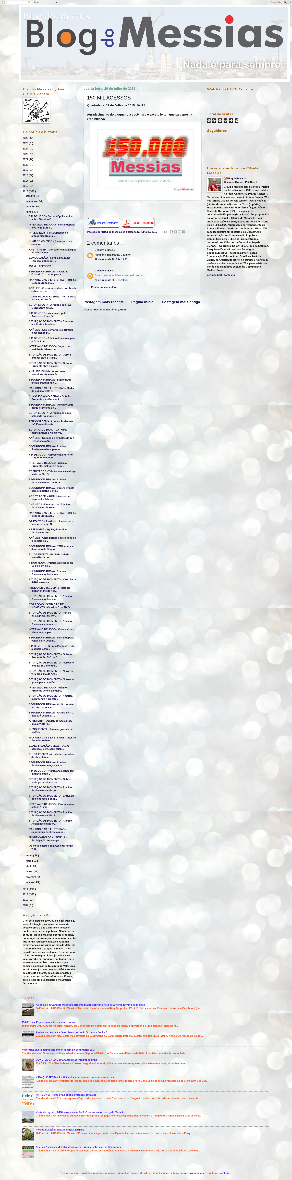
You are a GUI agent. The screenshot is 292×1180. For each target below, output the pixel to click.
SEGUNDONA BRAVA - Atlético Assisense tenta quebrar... (47, 481)
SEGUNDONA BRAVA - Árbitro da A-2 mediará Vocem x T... (51, 714)
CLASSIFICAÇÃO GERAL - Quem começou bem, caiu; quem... (49, 747)
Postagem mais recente (103, 302)
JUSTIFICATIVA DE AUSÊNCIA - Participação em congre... (48, 839)
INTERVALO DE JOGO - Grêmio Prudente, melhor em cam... (48, 464)
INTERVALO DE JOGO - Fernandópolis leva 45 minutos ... (52, 226)
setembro (32, 201)
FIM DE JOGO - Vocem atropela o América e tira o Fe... (48, 315)
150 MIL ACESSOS (40, 266)
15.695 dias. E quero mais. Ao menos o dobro (48, 1022)
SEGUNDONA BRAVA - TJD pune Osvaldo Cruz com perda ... (48, 273)
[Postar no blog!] (175, 232)
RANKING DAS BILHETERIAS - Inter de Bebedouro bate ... (52, 739)
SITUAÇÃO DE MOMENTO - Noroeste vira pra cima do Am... (51, 672)
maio (29, 861)
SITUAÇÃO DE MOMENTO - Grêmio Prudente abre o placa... (50, 365)
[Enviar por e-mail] (171, 232)
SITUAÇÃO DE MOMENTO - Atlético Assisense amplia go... (50, 789)
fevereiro (31, 877)
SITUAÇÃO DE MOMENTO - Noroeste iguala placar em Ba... (51, 681)
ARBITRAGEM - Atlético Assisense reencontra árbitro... (49, 498)
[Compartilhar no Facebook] (183, 232)
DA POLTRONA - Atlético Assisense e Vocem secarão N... (51, 523)
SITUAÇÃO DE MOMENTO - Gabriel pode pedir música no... (50, 781)
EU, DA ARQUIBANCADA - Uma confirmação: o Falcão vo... (48, 431)
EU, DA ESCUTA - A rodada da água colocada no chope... (50, 414)
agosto (30, 206)
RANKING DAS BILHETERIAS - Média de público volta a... (51, 390)
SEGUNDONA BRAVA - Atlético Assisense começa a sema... (47, 764)
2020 (26, 164)
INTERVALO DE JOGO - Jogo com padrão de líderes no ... (49, 348)
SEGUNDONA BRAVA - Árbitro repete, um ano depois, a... (51, 706)
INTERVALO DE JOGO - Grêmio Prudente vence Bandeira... (48, 689)
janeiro (30, 882)
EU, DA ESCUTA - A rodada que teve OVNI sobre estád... (50, 306)
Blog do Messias (56, 15)
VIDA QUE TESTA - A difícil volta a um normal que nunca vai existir (75, 1077)
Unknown (101, 250)
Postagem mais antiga (181, 302)
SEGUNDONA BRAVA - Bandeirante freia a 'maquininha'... (50, 381)
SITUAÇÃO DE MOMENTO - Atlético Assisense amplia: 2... (50, 814)
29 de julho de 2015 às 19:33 (111, 259)
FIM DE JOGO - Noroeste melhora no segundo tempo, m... (51, 456)
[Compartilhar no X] (179, 232)
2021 (26, 159)
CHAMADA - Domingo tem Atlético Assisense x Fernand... (49, 506)
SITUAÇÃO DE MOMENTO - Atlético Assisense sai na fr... (50, 822)
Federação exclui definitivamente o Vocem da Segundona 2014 (58, 1049)
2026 (26, 138)
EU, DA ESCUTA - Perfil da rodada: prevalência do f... (49, 556)
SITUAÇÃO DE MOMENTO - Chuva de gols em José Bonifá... (51, 797)
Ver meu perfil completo (221, 275)
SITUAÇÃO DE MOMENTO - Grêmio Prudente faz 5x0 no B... (50, 656)
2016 (26, 186)
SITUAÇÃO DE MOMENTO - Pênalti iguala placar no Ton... (50, 614)
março (30, 871)
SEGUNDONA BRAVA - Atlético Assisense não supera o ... (47, 448)
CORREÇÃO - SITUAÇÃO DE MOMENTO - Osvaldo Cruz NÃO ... (50, 606)
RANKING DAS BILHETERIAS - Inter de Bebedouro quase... (52, 514)
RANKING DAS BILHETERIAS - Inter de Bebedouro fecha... (52, 281)
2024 (26, 148)
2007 (26, 905)
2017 (26, 180)
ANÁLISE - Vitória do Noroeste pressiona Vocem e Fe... (47, 373)
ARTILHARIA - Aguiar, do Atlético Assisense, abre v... (48, 531)
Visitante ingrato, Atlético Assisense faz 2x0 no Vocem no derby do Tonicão (80, 1112)
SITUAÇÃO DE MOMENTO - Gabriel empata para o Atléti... (50, 356)
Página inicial (142, 302)
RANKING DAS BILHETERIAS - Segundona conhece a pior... (47, 831)
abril (29, 866)
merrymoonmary (194, 1173)
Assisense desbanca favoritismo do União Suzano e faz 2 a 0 (71, 1032)
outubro (31, 195)
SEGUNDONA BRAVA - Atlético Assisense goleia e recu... (47, 572)
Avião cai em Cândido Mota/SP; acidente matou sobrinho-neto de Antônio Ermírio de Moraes (90, 1004)
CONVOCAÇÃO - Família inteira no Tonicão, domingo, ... (49, 259)
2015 (26, 191)
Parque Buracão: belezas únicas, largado (60, 1129)
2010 (26, 899)
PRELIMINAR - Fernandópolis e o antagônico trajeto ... (48, 234)
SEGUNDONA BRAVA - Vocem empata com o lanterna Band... (51, 489)
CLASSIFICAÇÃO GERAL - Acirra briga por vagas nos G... (52, 298)
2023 (26, 154)
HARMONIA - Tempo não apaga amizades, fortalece (66, 1095)
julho (29, 211)
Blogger (227, 1173)
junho (29, 855)
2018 (26, 175)
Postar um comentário (104, 287)
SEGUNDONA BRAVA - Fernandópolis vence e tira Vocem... (51, 639)
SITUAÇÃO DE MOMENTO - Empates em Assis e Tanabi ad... (51, 323)
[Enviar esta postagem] (165, 232)
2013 (26, 894)
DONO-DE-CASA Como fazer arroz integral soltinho (66, 1060)
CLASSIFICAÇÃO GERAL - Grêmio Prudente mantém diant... (49, 398)
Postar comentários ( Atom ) (110, 309)
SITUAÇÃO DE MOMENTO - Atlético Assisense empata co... (50, 622)
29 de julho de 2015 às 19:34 (111, 280)
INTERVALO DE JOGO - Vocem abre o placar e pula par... (51, 631)
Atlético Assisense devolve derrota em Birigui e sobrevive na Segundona (78, 1147)
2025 (26, 143)
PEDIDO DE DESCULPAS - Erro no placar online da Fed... (49, 589)
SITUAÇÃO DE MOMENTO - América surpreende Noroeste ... (50, 697)
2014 (26, 889)
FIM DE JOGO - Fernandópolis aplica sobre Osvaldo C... (50, 218)
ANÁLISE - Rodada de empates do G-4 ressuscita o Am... (51, 439)
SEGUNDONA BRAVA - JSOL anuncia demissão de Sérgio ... (51, 548)
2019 (26, 170)
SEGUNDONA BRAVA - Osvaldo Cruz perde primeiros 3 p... (51, 406)
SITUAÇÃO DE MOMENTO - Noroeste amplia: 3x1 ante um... (51, 664)
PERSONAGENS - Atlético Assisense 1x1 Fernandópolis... (51, 423)
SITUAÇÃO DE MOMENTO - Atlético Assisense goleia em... (50, 597)
